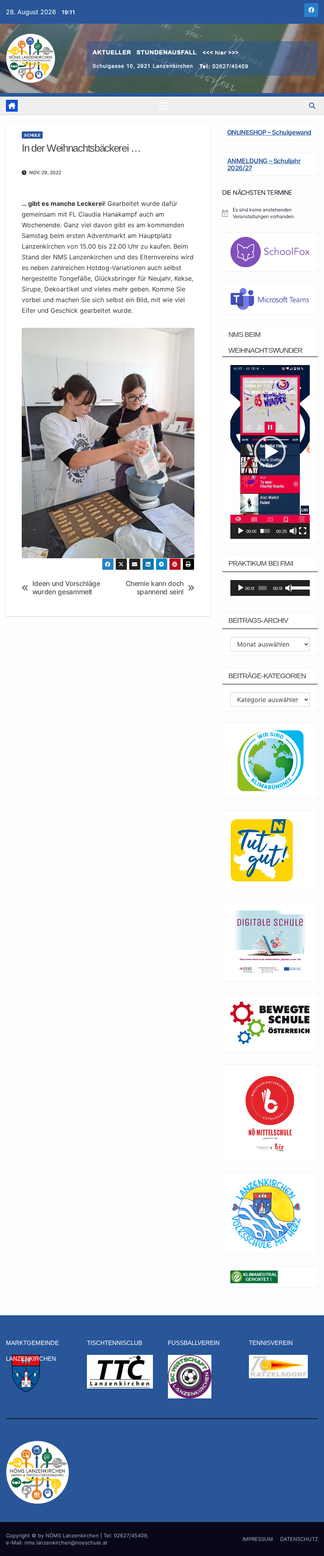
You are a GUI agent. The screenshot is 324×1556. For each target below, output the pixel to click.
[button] (312, 106)
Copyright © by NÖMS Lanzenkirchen (53, 1535)
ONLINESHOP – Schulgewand (269, 132)
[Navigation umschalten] (163, 105)
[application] (270, 452)
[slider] (265, 531)
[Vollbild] (303, 531)
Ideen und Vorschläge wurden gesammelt (66, 588)
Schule (32, 135)
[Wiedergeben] (241, 531)
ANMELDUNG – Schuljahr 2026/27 (264, 164)
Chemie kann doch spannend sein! (155, 588)
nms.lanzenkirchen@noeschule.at (65, 1542)
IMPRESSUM (258, 1539)
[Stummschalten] (293, 531)
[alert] (270, 213)
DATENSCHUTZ (299, 1539)
